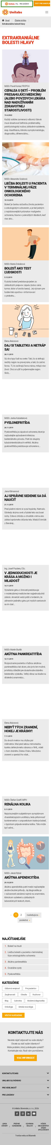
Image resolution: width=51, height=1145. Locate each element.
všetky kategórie (13, 1015)
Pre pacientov (30, 988)
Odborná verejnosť (12, 988)
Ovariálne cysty (15, 967)
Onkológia (9, 1006)
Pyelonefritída (14, 974)
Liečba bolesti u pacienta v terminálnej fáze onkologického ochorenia (25, 954)
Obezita (24, 994)
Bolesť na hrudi (14, 946)
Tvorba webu (20, 1135)
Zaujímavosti (10, 994)
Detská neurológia (26, 1006)
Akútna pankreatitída (17, 961)
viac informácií (25, 1057)
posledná (24, 920)
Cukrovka (18, 1000)
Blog (6, 1000)
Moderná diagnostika (35, 1000)
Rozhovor (37, 994)
